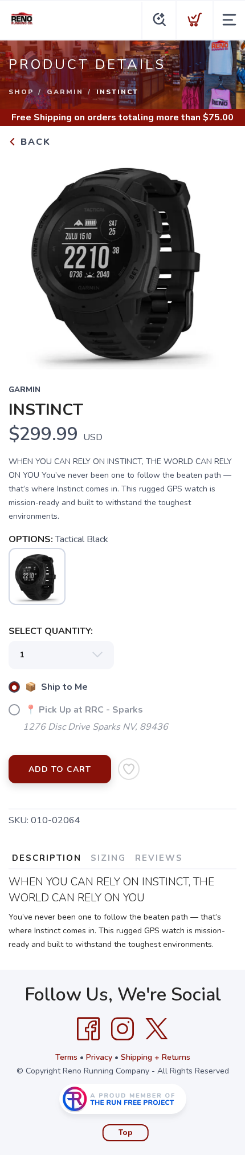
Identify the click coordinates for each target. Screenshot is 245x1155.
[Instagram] (122, 1029)
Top (126, 1133)
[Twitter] (157, 1029)
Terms (66, 1057)
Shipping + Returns (155, 1057)
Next (218, 258)
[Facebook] (88, 1029)
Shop (21, 91)
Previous (26, 258)
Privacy (99, 1057)
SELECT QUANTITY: (51, 631)
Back (34, 142)
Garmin (65, 91)
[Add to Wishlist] (129, 769)
